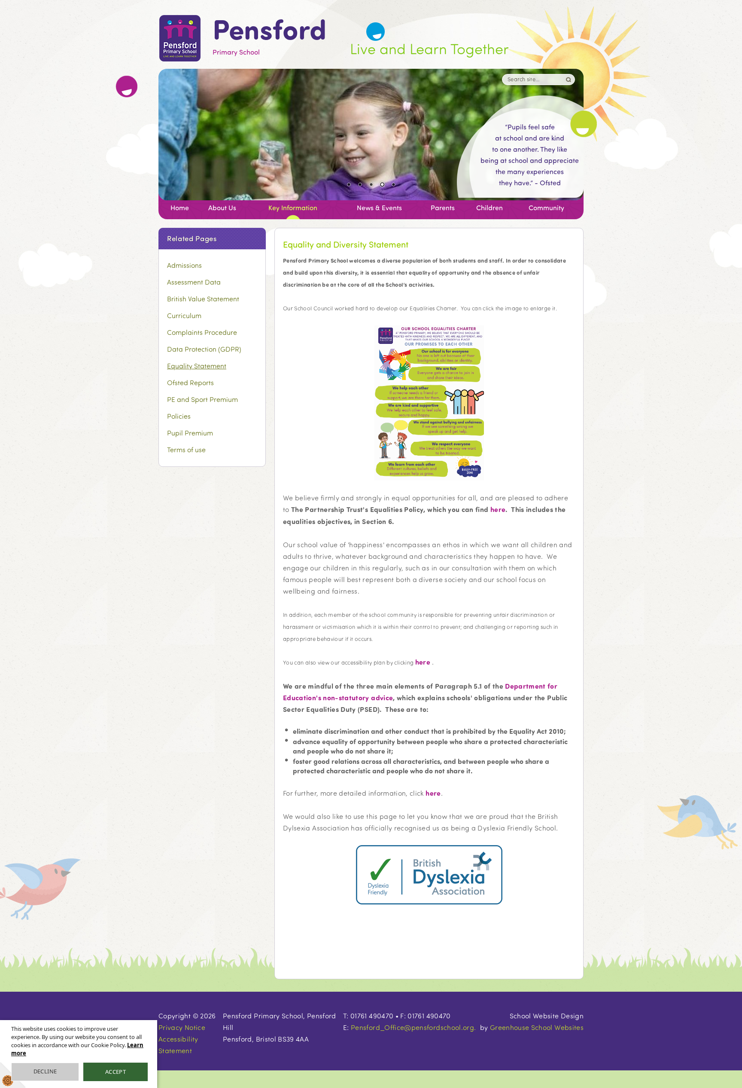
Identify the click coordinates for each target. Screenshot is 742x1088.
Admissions (184, 265)
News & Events (379, 207)
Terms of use (186, 449)
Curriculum (184, 315)
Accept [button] (115, 1072)
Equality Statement (196, 365)
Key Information (292, 207)
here (497, 509)
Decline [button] (45, 1071)
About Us (222, 207)
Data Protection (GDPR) (204, 348)
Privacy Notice (181, 1027)
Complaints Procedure (202, 332)
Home (179, 207)
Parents (443, 207)
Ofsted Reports (190, 382)
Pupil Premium (190, 432)
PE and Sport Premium (202, 399)
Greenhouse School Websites (537, 1027)
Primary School (269, 36)
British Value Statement (203, 298)
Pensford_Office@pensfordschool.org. (413, 1027)
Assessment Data (194, 281)
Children (489, 207)
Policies (179, 415)
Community (546, 207)
